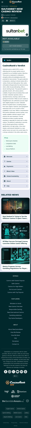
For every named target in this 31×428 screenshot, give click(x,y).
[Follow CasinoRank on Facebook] (5, 375)
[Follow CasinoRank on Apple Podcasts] (25, 375)
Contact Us (15, 348)
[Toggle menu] (2, 2)
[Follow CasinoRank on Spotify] (21, 375)
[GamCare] (21, 395)
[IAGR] (6, 395)
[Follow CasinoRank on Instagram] (9, 375)
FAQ (15, 342)
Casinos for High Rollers (15, 290)
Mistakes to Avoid (15, 307)
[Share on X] (3, 20)
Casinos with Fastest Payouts (15, 284)
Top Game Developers (15, 322)
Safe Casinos (15, 287)
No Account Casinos (15, 293)
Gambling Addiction (15, 319)
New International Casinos (15, 316)
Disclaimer (15, 345)
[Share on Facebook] (7, 20)
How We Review (15, 336)
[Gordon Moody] (15, 400)
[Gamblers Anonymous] (13, 395)
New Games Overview (15, 310)
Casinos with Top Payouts (15, 296)
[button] (15, 60)
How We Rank (15, 339)
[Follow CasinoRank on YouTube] (17, 375)
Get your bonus (15, 46)
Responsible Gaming (15, 313)
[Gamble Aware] (13, 404)
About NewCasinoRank (15, 333)
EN (14, 380)
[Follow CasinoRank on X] (13, 375)
